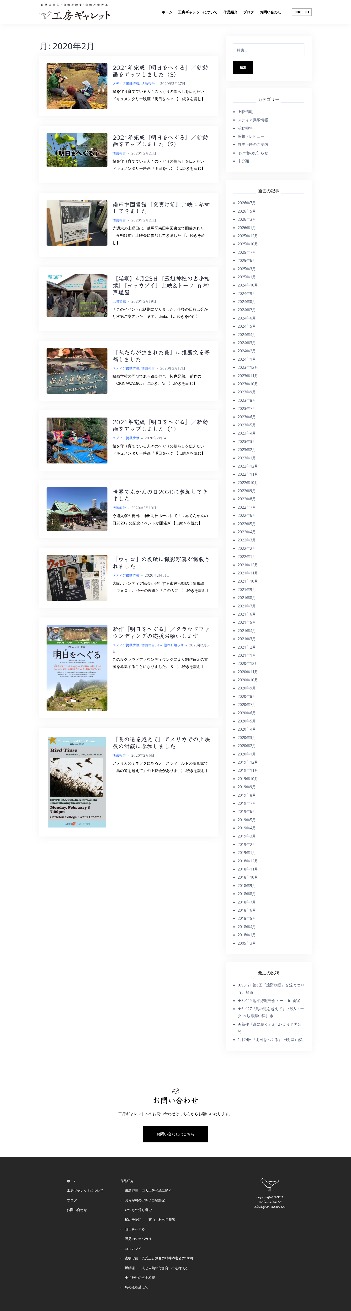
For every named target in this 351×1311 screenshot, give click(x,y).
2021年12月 (248, 564)
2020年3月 (247, 737)
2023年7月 (247, 408)
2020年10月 (248, 680)
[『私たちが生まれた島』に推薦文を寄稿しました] (77, 370)
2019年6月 (247, 811)
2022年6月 (247, 515)
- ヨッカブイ (131, 1248)
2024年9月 (247, 293)
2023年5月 (247, 425)
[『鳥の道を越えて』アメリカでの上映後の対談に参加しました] (77, 782)
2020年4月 (247, 729)
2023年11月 (248, 375)
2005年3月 (247, 943)
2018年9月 (247, 885)
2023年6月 (247, 416)
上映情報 (119, 301)
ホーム (167, 12)
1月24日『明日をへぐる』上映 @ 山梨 (270, 1039)
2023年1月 (247, 458)
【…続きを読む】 (190, 99)
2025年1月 (247, 277)
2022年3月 (247, 540)
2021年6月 (247, 614)
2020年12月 (248, 663)
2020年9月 (247, 688)
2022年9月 (247, 490)
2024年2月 (247, 350)
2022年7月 (247, 507)
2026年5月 (247, 211)
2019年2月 (247, 844)
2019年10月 (248, 778)
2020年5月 (247, 721)
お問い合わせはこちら (175, 1134)
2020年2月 (247, 745)
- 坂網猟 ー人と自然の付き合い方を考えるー (156, 1268)
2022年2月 (247, 548)
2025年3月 (247, 268)
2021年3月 (247, 638)
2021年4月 (247, 630)
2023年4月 (247, 433)
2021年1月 (247, 655)
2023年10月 (248, 383)
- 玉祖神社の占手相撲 (137, 1277)
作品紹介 (230, 12)
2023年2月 (247, 449)
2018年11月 (248, 869)
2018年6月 (247, 910)
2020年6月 (247, 713)
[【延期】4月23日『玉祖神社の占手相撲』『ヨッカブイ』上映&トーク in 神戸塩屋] (77, 295)
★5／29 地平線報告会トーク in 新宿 (269, 1000)
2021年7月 (247, 606)
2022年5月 (247, 523)
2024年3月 (247, 342)
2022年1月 (247, 556)
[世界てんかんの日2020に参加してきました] (77, 509)
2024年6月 (247, 318)
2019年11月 (248, 770)
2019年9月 (247, 786)
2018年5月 (247, 918)
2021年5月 (247, 622)
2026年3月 (247, 219)
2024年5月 (247, 326)
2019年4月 (247, 828)
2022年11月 (248, 474)
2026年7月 (247, 202)
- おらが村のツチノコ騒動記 (142, 1200)
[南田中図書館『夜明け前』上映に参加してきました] (77, 222)
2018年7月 (247, 902)
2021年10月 (248, 581)
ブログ (248, 12)
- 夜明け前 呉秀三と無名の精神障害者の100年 (157, 1258)
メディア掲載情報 (125, 83)
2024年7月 (247, 309)
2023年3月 (247, 441)
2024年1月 (247, 359)
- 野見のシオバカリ (136, 1238)
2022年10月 (248, 482)
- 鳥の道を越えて (134, 1287)
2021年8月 (247, 597)
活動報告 (148, 83)
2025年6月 (247, 260)
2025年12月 (248, 235)
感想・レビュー (251, 136)
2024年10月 (248, 285)
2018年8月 (247, 893)
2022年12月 (248, 466)
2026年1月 (247, 227)
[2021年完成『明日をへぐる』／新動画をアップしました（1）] (77, 440)
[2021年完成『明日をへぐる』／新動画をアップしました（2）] (77, 149)
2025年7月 (247, 252)
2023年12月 (248, 367)
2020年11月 (248, 671)
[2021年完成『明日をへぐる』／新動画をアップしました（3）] (77, 86)
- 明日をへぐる (132, 1229)
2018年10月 (248, 877)
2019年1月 (247, 852)
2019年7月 (247, 803)
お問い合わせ (270, 12)
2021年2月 (247, 647)
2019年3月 (247, 836)
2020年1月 (247, 754)
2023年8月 (247, 400)
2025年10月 (248, 244)
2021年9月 (247, 589)
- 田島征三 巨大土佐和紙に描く (146, 1190)
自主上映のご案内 (253, 144)
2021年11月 (248, 573)
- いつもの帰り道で (136, 1209)
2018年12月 (248, 861)
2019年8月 (247, 795)
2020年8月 (247, 696)
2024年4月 (247, 334)
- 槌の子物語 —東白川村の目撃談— (149, 1219)
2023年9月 (247, 392)
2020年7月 (247, 704)
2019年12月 (248, 762)
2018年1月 (247, 934)
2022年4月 (247, 531)
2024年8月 (247, 301)
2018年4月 (247, 926)
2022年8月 (247, 498)
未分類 (243, 161)
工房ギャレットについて (198, 12)
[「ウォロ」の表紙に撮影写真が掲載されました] (77, 577)
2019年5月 (247, 819)
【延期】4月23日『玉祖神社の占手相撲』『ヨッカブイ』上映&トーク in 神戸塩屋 (161, 285)
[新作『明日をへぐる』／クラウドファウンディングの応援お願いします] (77, 667)
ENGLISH (301, 12)
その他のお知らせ (170, 645)
